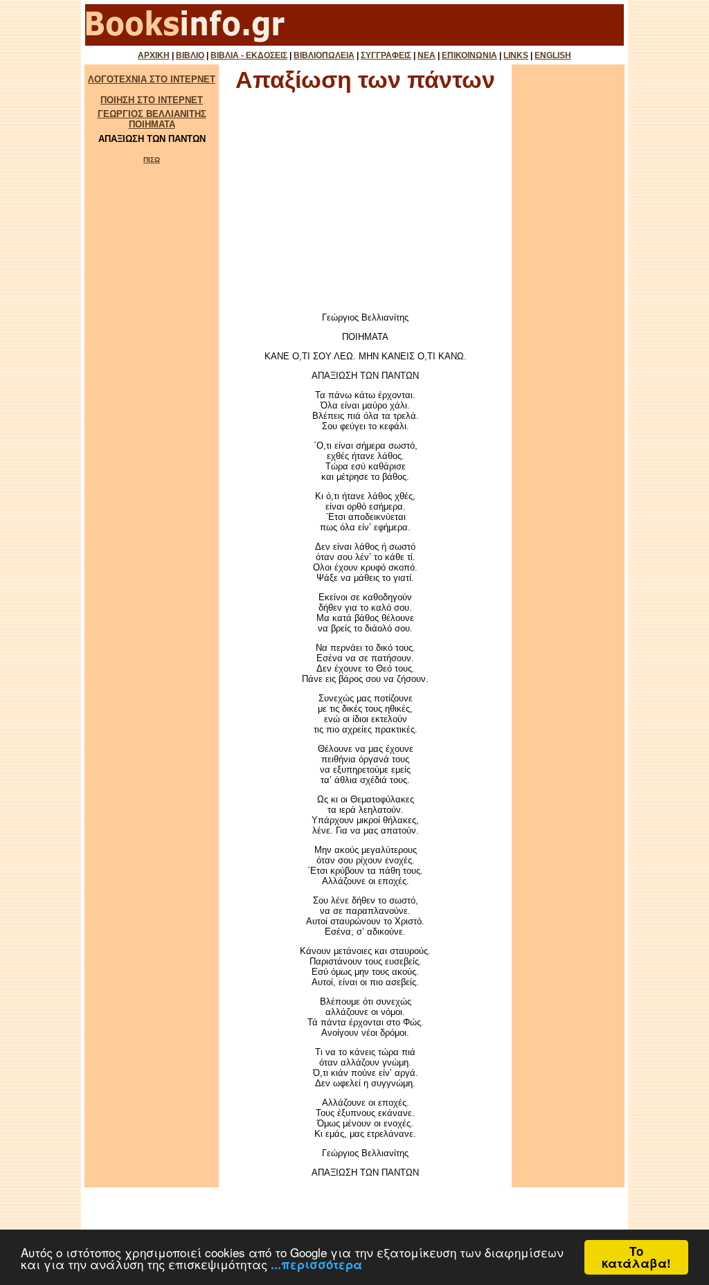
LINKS (515, 55)
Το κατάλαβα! (636, 1257)
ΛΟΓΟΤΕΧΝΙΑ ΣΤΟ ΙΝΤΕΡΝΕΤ (151, 79)
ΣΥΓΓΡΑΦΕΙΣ (386, 55)
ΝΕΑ (427, 55)
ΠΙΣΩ (151, 159)
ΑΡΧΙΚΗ (154, 55)
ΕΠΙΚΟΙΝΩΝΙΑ (469, 55)
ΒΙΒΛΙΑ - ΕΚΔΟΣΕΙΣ (248, 55)
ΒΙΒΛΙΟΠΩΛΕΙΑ (324, 55)
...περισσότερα (316, 1264)
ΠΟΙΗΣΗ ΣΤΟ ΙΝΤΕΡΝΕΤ (151, 100)
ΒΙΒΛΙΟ (190, 55)
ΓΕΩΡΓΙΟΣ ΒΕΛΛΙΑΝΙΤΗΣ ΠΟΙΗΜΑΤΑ (152, 119)
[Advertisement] (365, 206)
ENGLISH (553, 55)
